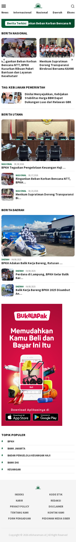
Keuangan (14, 469)
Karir (19, 500)
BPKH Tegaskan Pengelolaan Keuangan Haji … (33, 167)
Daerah (5, 259)
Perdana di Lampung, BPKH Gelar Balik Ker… (42, 276)
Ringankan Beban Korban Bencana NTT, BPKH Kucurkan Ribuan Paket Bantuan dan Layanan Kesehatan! (18, 69)
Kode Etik (55, 494)
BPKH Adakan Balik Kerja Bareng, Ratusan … (31, 263)
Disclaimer (56, 506)
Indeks (19, 494)
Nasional (6, 164)
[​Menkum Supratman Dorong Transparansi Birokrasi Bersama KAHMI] (57, 48)
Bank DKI (13, 462)
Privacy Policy (19, 506)
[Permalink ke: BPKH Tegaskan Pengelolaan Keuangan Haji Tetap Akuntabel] (38, 140)
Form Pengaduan (19, 518)
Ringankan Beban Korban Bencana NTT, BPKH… (43, 180)
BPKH (10, 441)
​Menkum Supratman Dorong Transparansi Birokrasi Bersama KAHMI (57, 65)
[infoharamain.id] (38, 5)
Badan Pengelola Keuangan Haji (28, 455)
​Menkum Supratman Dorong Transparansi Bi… (45, 196)
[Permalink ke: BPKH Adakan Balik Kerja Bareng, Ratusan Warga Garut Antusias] (38, 236)
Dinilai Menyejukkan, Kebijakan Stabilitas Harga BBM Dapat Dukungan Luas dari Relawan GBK (48, 98)
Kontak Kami (56, 512)
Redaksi (56, 500)
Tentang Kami (19, 512)
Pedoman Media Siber (56, 518)
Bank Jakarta (16, 448)
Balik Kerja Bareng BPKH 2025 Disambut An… (43, 292)
